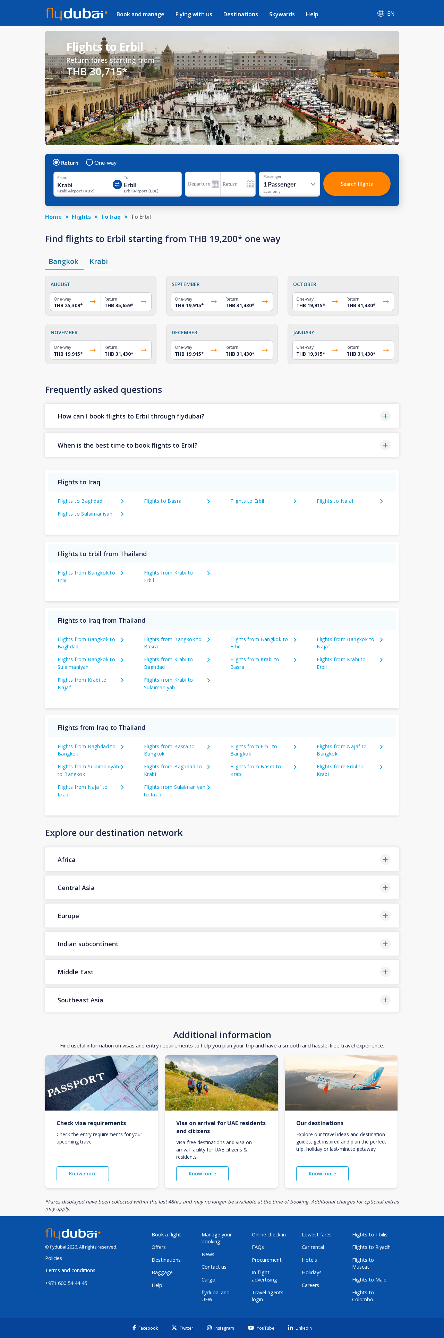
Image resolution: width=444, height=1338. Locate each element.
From (62, 177)
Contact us (214, 1266)
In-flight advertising (264, 1276)
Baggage (162, 1272)
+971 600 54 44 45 (66, 1283)
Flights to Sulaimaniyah (85, 513)
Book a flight (166, 1234)
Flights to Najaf (335, 501)
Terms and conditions (70, 1270)
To (126, 177)
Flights (81, 217)
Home (53, 217)
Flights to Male (369, 1279)
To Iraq (111, 217)
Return (69, 162)
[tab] (64, 261)
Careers (310, 1285)
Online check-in (269, 1234)
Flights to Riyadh (371, 1247)
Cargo (208, 1279)
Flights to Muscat (363, 1263)
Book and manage (140, 14)
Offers (159, 1247)
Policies (53, 1258)
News (208, 1254)
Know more (82, 1173)
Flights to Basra (162, 501)
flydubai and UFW (216, 1296)
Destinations (240, 14)
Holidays (312, 1272)
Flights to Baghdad (80, 501)
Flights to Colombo (363, 1296)
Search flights (357, 183)
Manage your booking (217, 1238)
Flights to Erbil (247, 501)
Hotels (309, 1260)
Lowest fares (317, 1234)
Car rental (313, 1247)
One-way (105, 162)
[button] (222, 416)
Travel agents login (267, 1296)
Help (312, 14)
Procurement (267, 1260)
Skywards (282, 14)
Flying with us (194, 14)
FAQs (258, 1247)
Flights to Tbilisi (370, 1234)
